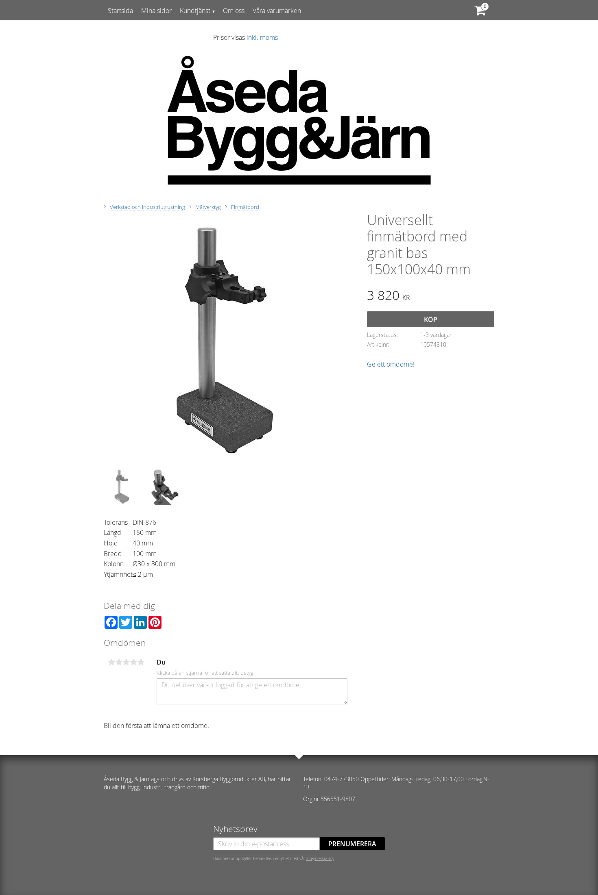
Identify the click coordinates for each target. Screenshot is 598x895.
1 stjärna (111, 662)
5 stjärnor (140, 662)
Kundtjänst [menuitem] (195, 10)
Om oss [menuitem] (233, 10)
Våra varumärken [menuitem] (277, 10)
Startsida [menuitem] (120, 10)
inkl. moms (262, 37)
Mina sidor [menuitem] (156, 10)
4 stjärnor (133, 662)
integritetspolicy (320, 858)
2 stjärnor (118, 662)
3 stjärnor (126, 662)
